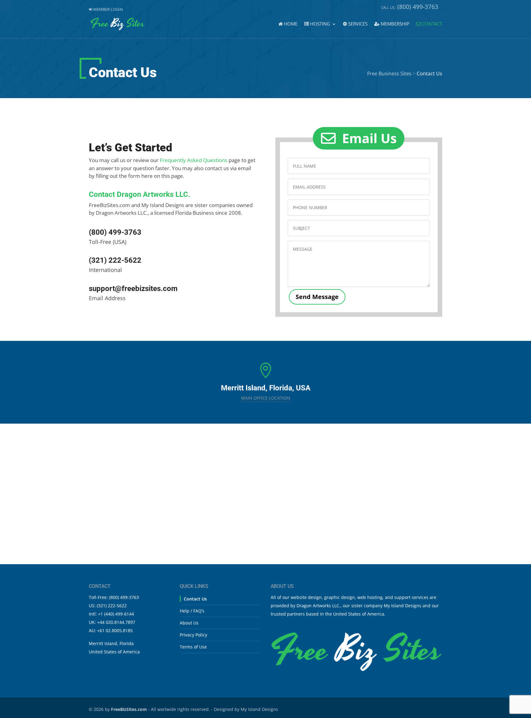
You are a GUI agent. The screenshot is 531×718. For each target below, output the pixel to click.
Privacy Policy (193, 635)
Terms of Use (193, 647)
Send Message (317, 297)
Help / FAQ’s (192, 611)
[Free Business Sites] (356, 670)
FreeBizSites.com (129, 709)
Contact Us (195, 599)
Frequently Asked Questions (193, 160)
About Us (189, 623)
